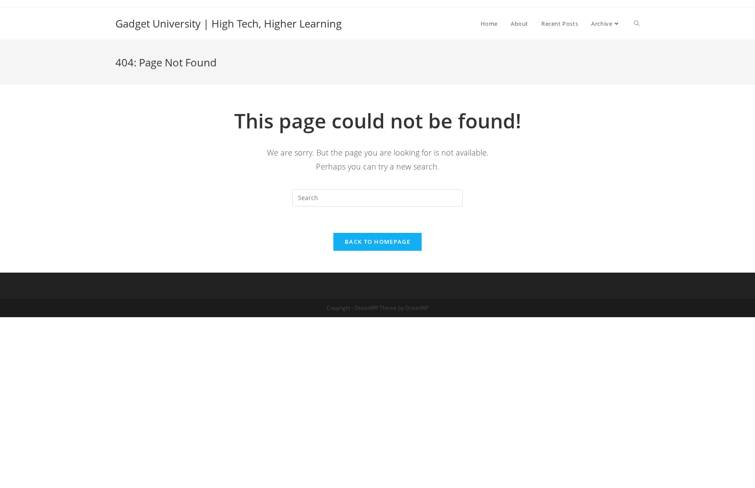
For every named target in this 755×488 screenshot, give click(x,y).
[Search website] (636, 23)
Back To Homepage (377, 242)
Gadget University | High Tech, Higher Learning (228, 23)
